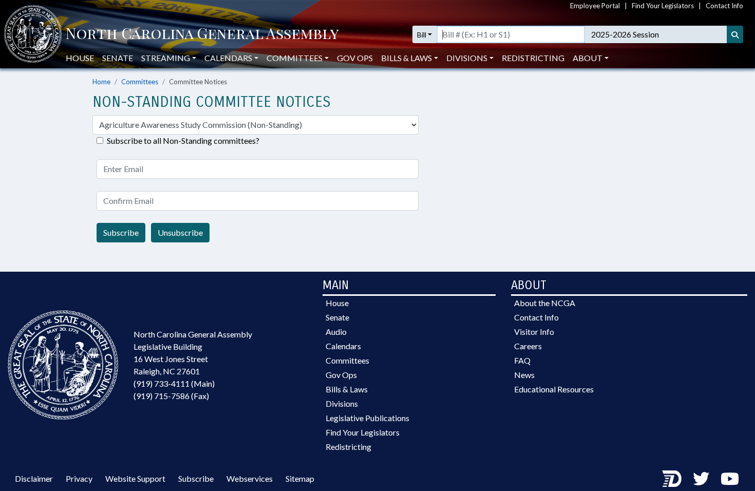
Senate (117, 58)
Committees (139, 82)
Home (101, 82)
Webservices (249, 478)
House (80, 58)
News (524, 375)
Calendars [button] (228, 58)
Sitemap (300, 478)
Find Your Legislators (663, 6)
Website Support (135, 478)
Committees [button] (295, 58)
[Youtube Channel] (729, 478)
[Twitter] (701, 478)
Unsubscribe (180, 232)
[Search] (735, 34)
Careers (528, 346)
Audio (336, 331)
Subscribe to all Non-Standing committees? (183, 140)
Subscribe (121, 232)
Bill (421, 34)
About (587, 58)
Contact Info (724, 6)
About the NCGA (544, 303)
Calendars (343, 346)
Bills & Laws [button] (406, 58)
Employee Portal (595, 6)
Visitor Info (534, 331)
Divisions (342, 403)
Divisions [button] (466, 58)
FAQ (522, 360)
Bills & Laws (347, 389)
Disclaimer (34, 478)
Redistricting (533, 58)
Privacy (79, 478)
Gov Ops (355, 58)
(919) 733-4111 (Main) (174, 383)
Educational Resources (554, 389)
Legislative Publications (367, 418)
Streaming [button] (165, 58)
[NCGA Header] (202, 34)
